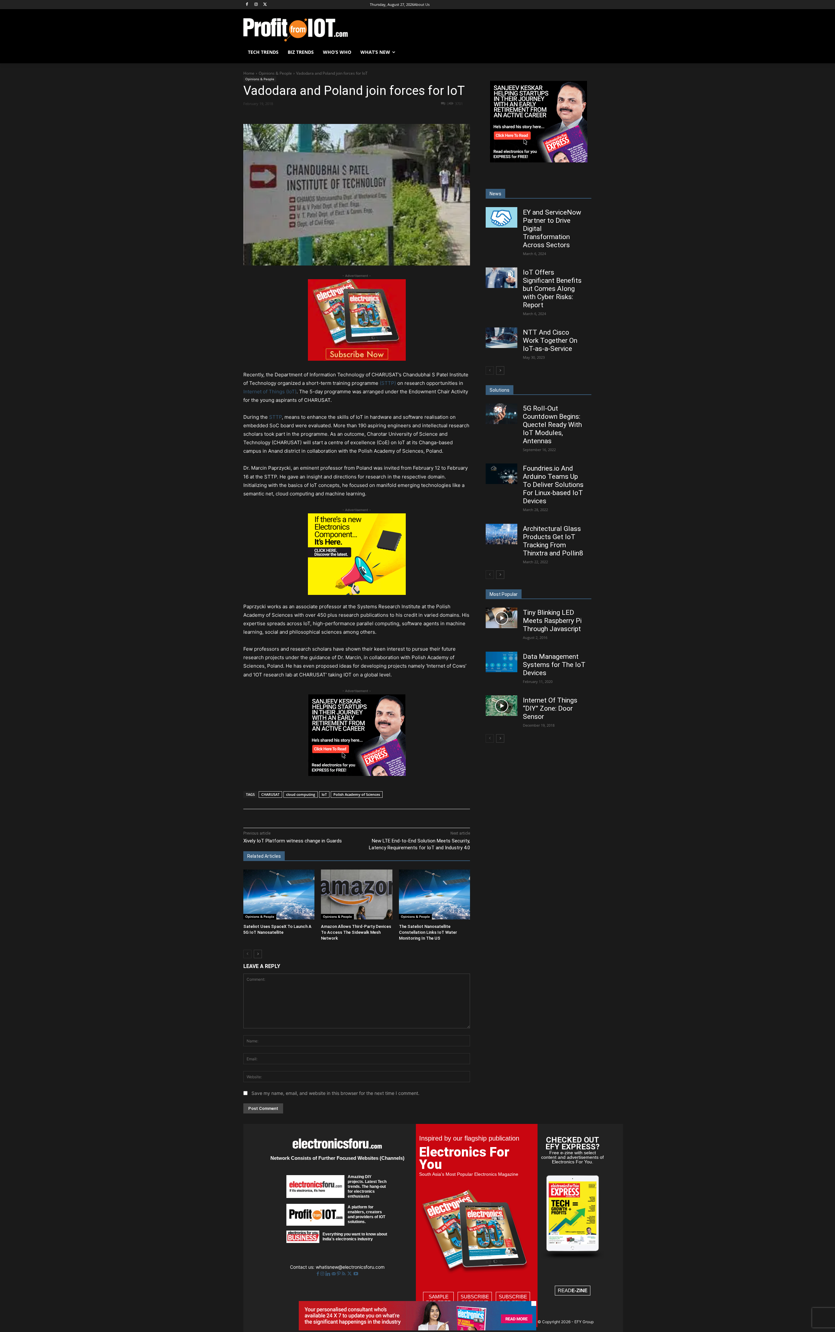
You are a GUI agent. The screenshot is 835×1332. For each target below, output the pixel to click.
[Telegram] (394, 115)
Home (248, 73)
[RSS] (344, 1274)
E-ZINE (579, 1290)
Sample (438, 1299)
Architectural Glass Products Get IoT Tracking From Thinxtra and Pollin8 (553, 541)
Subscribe (475, 1299)
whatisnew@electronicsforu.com (350, 1267)
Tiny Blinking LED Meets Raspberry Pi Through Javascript (552, 621)
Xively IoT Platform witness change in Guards (292, 841)
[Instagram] (256, 4)
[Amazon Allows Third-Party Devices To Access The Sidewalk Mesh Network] (356, 894)
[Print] (379, 115)
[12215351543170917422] (357, 774)
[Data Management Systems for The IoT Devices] (501, 662)
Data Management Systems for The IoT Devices (554, 665)
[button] (584, 52)
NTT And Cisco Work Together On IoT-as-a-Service (550, 340)
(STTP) (388, 383)
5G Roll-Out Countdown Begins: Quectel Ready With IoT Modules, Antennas (552, 424)
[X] (265, 4)
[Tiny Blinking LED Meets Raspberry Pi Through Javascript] (501, 618)
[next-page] (258, 954)
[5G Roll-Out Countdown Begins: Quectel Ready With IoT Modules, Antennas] (501, 413)
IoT (324, 794)
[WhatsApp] (334, 115)
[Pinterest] (319, 115)
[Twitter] (350, 1274)
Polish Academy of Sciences (356, 794)
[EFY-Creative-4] (417, 1328)
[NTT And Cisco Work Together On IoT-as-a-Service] (501, 337)
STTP (275, 417)
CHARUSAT (270, 794)
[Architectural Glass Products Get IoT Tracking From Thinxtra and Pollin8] (501, 534)
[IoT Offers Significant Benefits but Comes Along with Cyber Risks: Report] (501, 277)
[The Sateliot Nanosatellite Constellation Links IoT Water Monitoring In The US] (434, 894)
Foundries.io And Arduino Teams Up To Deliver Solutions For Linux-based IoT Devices (553, 484)
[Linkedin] (349, 115)
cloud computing (300, 794)
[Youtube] (356, 1274)
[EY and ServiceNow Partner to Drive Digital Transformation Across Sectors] (501, 217)
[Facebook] (247, 4)
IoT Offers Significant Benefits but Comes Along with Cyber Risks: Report (552, 288)
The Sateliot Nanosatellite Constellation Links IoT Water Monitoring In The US (428, 932)
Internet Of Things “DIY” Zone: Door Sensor (550, 708)
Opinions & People (275, 73)
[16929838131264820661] (357, 593)
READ (572, 1290)
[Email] (364, 115)
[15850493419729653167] (357, 359)
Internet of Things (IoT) (269, 391)
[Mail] (334, 1274)
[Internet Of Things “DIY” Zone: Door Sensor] (501, 705)
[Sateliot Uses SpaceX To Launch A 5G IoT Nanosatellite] (278, 894)
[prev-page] (247, 954)
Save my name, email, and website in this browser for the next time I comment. (335, 1093)
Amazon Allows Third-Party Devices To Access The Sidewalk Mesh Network (356, 932)
